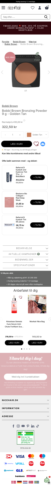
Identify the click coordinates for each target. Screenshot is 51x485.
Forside (5, 41)
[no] (31, 482)
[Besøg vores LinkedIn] (33, 426)
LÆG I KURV (17, 144)
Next (48, 72)
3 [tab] (27, 349)
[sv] (37, 482)
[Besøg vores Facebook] (13, 426)
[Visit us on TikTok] (37, 426)
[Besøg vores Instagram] (18, 426)
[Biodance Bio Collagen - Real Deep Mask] (9, 202)
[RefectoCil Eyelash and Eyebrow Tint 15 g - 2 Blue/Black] (9, 177)
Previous (2, 72)
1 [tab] (21, 349)
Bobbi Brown (19, 41)
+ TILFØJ (37, 177)
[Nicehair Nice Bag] (37, 304)
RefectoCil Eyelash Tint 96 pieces (21, 219)
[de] (20, 482)
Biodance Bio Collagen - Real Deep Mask (21, 196)
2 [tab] (25, 349)
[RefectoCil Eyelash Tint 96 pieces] (9, 225)
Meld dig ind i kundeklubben (25, 376)
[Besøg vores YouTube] (23, 426)
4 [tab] (30, 349)
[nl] (26, 482)
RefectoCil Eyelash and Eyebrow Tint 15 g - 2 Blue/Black (21, 171)
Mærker (33, 41)
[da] (14, 482)
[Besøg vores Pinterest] (28, 426)
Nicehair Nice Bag (37, 321)
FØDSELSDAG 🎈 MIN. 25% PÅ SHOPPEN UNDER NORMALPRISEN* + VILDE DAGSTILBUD (25, 28)
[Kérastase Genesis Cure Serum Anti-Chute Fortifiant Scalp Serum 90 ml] (14, 304)
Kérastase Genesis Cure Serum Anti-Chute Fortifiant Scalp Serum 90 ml (14, 324)
